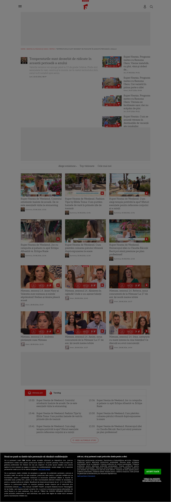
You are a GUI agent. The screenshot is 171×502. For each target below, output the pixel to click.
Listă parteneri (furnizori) (86, 476)
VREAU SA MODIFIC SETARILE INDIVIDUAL (151, 480)
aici (20, 487)
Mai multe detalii (44, 469)
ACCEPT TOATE (152, 471)
